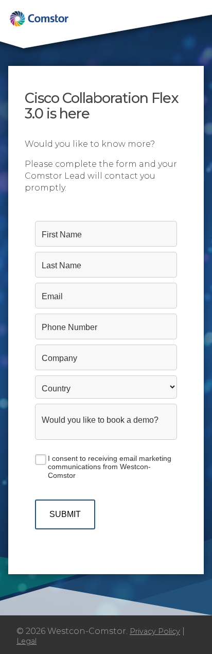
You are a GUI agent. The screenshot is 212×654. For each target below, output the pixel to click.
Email (52, 296)
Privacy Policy (155, 631)
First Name (62, 234)
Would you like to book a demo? (100, 420)
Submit (65, 514)
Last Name (61, 265)
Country (56, 388)
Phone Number (69, 327)
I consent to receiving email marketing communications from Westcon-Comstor (109, 467)
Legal (26, 641)
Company (59, 358)
